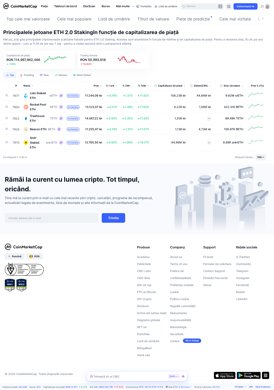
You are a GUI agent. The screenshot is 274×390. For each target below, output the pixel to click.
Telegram (242, 271)
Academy (143, 257)
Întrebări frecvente (215, 278)
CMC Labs (144, 271)
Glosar (207, 285)
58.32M (23, 387)
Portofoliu (143, 334)
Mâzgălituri (144, 348)
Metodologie (178, 327)
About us (176, 257)
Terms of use (178, 264)
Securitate (177, 334)
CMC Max (143, 278)
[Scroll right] (263, 18)
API (251, 386)
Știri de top (144, 285)
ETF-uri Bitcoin (146, 292)
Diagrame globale (148, 320)
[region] (87, 6)
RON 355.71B (106, 387)
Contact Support (214, 271)
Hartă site (143, 355)
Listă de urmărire (114, 19)
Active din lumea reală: (152, 313)
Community (243, 264)
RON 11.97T (72, 387)
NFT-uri (142, 327)
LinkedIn (241, 299)
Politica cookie (179, 299)
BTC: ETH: (151, 387)
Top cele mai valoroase (28, 19)
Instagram (243, 278)
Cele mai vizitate (235, 19)
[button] (125, 6)
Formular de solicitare (217, 264)
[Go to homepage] (20, 6)
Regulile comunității (182, 306)
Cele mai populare (74, 19)
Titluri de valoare (153, 19)
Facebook (242, 285)
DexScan (143, 306)
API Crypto (144, 299)
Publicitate (144, 264)
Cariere (175, 341)
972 (39, 387)
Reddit (240, 292)
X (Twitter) (243, 257)
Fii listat (208, 257)
